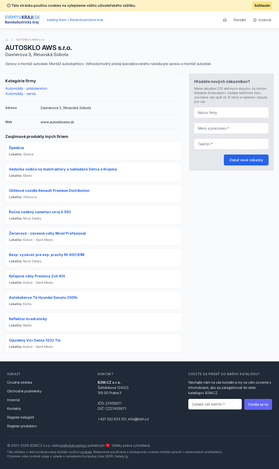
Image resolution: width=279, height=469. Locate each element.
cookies (86, 452)
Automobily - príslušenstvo (26, 88)
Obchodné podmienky (24, 391)
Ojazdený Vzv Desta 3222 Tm (34, 340)
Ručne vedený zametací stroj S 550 (40, 212)
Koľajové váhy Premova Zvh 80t (37, 276)
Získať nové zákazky (246, 160)
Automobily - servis (20, 93)
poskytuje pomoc (73, 445)
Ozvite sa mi (258, 404)
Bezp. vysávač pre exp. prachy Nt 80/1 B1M (47, 255)
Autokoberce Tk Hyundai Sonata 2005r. (43, 297)
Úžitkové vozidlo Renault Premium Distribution (49, 190)
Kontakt (240, 20)
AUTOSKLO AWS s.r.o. (30, 39)
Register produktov (22, 426)
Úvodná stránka (19, 382)
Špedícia (16, 148)
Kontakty (14, 408)
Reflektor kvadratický (28, 319)
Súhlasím (262, 5)
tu (126, 456)
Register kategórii (20, 417)
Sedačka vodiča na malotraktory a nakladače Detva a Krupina (63, 169)
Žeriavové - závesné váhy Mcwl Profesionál (47, 233)
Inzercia (264, 20)
